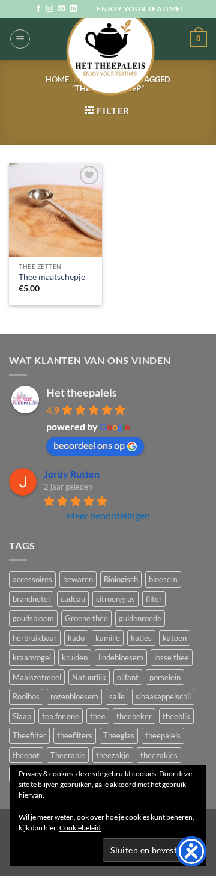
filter (154, 599)
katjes (141, 638)
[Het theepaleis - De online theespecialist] (110, 51)
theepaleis (163, 735)
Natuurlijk (89, 677)
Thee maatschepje (52, 277)
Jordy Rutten (72, 473)
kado (76, 638)
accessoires (32, 579)
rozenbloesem (74, 696)
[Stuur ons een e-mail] (61, 9)
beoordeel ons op (89, 445)
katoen (175, 638)
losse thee (171, 657)
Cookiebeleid (80, 827)
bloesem (163, 579)
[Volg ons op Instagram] (49, 9)
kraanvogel (32, 657)
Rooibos (26, 696)
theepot (26, 755)
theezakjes (159, 755)
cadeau (73, 599)
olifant (128, 677)
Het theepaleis (81, 392)
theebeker (134, 716)
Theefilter (29, 735)
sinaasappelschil (163, 696)
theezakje (113, 755)
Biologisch (121, 579)
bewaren (78, 579)
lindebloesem (120, 657)
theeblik (176, 716)
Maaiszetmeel (37, 677)
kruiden (75, 657)
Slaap (22, 716)
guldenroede (140, 618)
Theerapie (67, 755)
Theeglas (118, 735)
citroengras (115, 599)
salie (117, 696)
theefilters (74, 735)
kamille (107, 638)
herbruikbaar (35, 638)
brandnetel (31, 599)
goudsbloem (33, 618)
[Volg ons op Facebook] (38, 9)
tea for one (60, 716)
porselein (165, 677)
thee (98, 716)
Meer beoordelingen (108, 515)
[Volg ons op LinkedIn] (73, 9)
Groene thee (86, 618)
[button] (20, 39)
